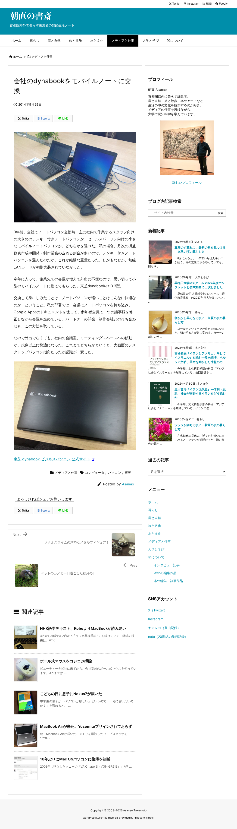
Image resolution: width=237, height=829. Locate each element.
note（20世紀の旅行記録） (168, 637)
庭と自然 (154, 518)
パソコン (114, 473)
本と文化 (154, 533)
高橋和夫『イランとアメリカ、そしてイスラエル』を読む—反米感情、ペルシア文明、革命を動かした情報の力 (200, 357)
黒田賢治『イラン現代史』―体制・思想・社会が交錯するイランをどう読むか (200, 393)
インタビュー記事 (167, 565)
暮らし (153, 510)
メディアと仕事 (42, 56)
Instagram (155, 619)
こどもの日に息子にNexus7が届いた (71, 693)
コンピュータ (94, 473)
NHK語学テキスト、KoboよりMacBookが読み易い (83, 628)
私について (156, 557)
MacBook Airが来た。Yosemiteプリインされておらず (86, 726)
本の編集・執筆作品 (168, 581)
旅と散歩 (154, 526)
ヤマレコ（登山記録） (164, 628)
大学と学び (156, 549)
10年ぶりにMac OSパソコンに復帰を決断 (75, 759)
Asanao (128, 484)
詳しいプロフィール (187, 182)
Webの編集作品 (165, 573)
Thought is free (144, 817)
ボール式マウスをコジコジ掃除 (66, 661)
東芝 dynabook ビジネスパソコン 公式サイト (52, 459)
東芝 (128, 473)
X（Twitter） (157, 610)
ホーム (17, 56)
